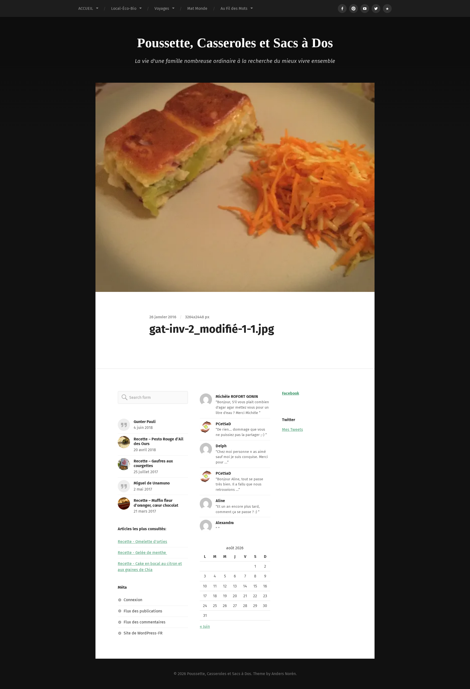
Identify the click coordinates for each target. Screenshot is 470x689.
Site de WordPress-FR (143, 633)
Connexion (133, 599)
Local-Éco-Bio (123, 8)
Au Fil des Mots (234, 8)
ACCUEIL (85, 8)
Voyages (161, 8)
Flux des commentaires (144, 622)
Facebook (290, 393)
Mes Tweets (292, 429)
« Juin (205, 626)
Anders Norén (283, 673)
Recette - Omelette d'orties (142, 541)
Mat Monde (197, 8)
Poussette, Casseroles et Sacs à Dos (235, 42)
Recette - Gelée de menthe (142, 552)
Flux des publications (143, 611)
